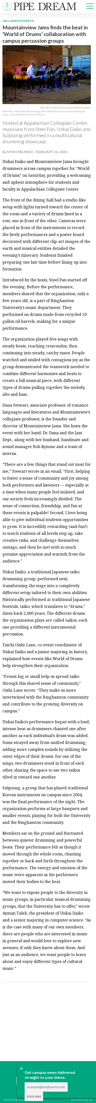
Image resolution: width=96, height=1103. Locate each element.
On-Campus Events (18, 21)
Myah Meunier (20, 152)
